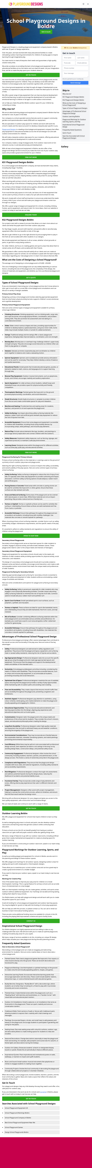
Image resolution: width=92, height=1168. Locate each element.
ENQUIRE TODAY (31, 215)
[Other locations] (83, 4)
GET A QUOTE (31, 278)
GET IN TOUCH (31, 75)
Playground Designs (9, 129)
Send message (75, 83)
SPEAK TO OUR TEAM (31, 536)
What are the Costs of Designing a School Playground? (74, 104)
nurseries (43, 1092)
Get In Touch (67, 133)
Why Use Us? (67, 94)
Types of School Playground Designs (75, 108)
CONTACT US (31, 921)
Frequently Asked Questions (72, 130)
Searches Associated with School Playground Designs (74, 137)
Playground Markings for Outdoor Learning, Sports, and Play (74, 120)
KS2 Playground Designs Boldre (73, 100)
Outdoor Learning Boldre (71, 116)
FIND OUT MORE (31, 157)
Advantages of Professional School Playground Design (74, 112)
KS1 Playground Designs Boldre (73, 97)
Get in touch (46, 32)
